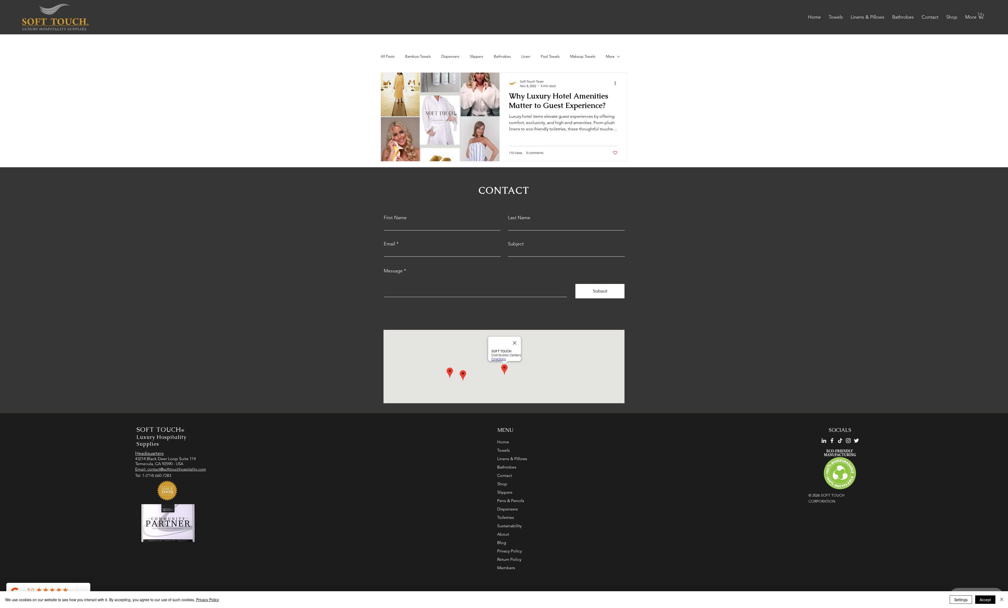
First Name (395, 217)
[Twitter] (856, 440)
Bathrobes (502, 56)
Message (393, 270)
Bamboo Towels (418, 56)
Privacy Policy (509, 550)
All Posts (388, 56)
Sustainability (509, 525)
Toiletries (505, 517)
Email (389, 243)
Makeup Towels (582, 56)
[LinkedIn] (824, 440)
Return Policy (509, 559)
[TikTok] (840, 440)
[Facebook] (832, 440)
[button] (981, 16)
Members (506, 567)
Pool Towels (550, 56)
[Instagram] (848, 440)
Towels (503, 450)
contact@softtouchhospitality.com (176, 469)
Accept (985, 599)
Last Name (519, 217)
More (610, 56)
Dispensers (450, 56)
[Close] (1002, 599)
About (503, 534)
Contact (504, 475)
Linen (525, 56)
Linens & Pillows (512, 458)
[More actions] (617, 83)
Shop (502, 483)
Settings (961, 599)
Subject (516, 243)
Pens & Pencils (510, 500)
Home (503, 441)
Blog (501, 542)
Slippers (476, 56)
